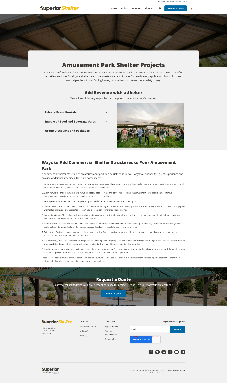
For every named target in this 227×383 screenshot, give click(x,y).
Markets (124, 8)
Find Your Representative (111, 333)
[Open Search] (160, 8)
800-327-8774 (183, 1)
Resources (136, 8)
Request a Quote (175, 8)
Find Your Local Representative (168, 1)
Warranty (83, 336)
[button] (76, 112)
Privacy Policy (171, 370)
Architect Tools (85, 331)
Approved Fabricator (88, 326)
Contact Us (110, 322)
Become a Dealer (112, 339)
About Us (149, 8)
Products (113, 8)
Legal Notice (161, 370)
